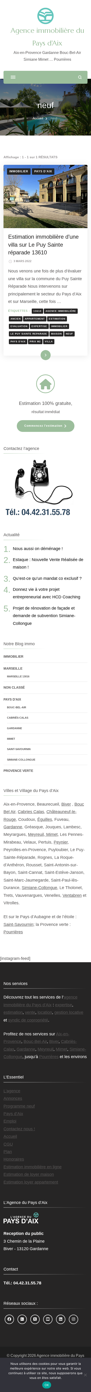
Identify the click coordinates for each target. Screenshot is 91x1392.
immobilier (59, 326)
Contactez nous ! (19, 1129)
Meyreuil (45, 1049)
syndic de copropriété (28, 1020)
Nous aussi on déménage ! (38, 548)
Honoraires (14, 1159)
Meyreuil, (37, 834)
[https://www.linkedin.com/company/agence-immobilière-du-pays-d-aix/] (60, 1319)
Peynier (61, 842)
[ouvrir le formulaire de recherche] (80, 77)
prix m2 (35, 341)
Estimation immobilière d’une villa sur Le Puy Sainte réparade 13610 (43, 245)
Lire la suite (38, 355)
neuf (69, 333)
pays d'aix (18, 341)
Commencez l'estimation (43, 425)
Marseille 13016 (18, 676)
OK (47, 1385)
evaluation (19, 326)
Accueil (10, 1136)
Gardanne (14, 728)
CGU (8, 1144)
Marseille (13, 668)
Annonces (13, 1098)
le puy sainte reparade (28, 333)
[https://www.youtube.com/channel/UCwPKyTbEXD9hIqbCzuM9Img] (47, 1319)
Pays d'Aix (43, 171)
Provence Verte (18, 771)
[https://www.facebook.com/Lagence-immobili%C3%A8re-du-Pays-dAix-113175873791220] (9, 1319)
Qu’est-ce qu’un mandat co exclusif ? (47, 578)
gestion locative (68, 1012)
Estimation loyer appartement (31, 1182)
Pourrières (13, 932)
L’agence (12, 1091)
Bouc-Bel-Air (16, 707)
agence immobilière (61, 311)
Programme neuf (19, 1106)
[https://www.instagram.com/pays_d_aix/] (73, 1319)
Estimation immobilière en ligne (33, 1167)
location (45, 1012)
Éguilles (44, 819)
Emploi (10, 1121)
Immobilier (18, 171)
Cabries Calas (31, 811)
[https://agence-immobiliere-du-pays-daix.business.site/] (22, 1319)
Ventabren (72, 895)
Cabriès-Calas (17, 717)
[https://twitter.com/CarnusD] (35, 1319)
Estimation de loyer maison (29, 1174)
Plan (8, 1151)
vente (30, 1012)
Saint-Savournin (19, 749)
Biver (66, 804)
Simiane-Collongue (21, 759)
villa (49, 341)
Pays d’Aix (13, 1113)
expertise (39, 326)
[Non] (85, 1375)
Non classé (14, 687)
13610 (37, 311)
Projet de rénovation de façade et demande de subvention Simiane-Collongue (44, 616)
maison (56, 333)
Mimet (11, 738)
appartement (35, 318)
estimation (57, 318)
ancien (15, 318)
